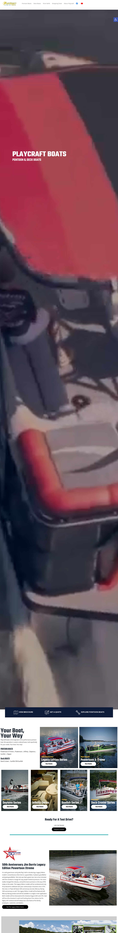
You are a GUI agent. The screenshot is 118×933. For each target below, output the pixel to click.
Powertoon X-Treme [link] (7, 751)
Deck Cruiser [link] (5, 761)
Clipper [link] (9, 754)
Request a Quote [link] (59, 829)
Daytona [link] (32, 751)
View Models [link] (49, 764)
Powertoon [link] (18, 751)
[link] (116, 19)
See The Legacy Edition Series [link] (15, 907)
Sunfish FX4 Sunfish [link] (16, 761)
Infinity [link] (26, 751)
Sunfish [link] (3, 754)
